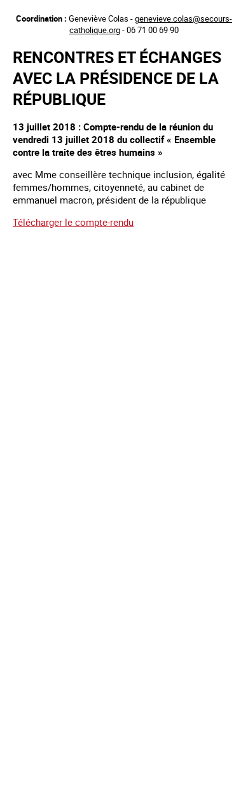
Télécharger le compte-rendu (73, 222)
